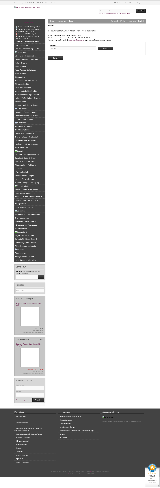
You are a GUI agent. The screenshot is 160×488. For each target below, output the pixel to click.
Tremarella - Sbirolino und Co (26, 80)
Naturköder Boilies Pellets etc (26, 112)
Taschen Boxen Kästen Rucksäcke (28, 197)
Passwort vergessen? (22, 400)
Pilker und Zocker (21, 147)
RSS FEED (63, 438)
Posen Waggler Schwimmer (25, 70)
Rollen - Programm (22, 63)
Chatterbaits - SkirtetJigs (24, 133)
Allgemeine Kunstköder (24, 126)
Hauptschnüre (20, 66)
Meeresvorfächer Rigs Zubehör (27, 95)
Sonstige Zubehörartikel (24, 207)
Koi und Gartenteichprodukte (26, 260)
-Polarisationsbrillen (22, 172)
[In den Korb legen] (41, 277)
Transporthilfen (20, 204)
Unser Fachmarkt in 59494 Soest (71, 416)
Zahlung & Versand (22, 441)
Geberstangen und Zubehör (25, 243)
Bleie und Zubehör (22, 84)
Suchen (140, 11)
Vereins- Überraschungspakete (27, 49)
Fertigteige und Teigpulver (24, 119)
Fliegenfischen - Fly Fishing (25, 165)
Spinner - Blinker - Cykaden (25, 140)
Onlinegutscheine (21, 45)
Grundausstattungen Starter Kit (27, 154)
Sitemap (62, 434)
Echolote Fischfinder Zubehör (26, 239)
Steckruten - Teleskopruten (25, 56)
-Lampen (18, 169)
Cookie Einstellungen (23, 462)
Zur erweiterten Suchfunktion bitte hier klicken (114, 14)
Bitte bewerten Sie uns (67, 427)
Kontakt (52, 21)
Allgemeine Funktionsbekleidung (27, 214)
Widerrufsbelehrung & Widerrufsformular (29, 434)
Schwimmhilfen (21, 228)
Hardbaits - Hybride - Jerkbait (26, 144)
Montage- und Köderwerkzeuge (27, 105)
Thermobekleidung (22, 218)
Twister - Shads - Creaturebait (26, 137)
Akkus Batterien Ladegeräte (25, 246)
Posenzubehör (20, 73)
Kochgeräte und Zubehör (24, 257)
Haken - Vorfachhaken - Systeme (28, 98)
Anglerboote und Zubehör (24, 235)
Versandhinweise (65, 423)
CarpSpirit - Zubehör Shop (25, 158)
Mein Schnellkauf (21, 416)
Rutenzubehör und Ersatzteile (26, 59)
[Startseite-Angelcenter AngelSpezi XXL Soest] (29, 7)
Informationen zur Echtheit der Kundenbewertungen (77, 431)
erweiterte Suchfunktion (77, 40)
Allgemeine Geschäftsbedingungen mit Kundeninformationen (28, 429)
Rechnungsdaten (21, 444)
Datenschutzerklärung (23, 437)
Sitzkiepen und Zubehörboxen (26, 200)
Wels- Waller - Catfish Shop (25, 162)
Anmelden (38, 400)
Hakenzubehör (20, 102)
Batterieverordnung (22, 455)
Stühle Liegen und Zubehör (25, 193)
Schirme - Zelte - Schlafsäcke (26, 190)
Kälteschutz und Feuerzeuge (26, 225)
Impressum (62, 21)
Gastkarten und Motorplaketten (27, 42)
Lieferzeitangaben (66, 420)
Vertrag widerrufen (22, 422)
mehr (42, 299)
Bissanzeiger (20, 77)
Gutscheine (19, 452)
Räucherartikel (20, 253)
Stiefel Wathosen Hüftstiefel (25, 221)
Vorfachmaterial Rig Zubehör (26, 91)
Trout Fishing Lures (22, 130)
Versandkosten (39, 332)
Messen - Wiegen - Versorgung (27, 183)
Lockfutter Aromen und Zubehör (27, 116)
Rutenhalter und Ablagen (24, 176)
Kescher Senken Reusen (24, 179)
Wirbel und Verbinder (23, 88)
